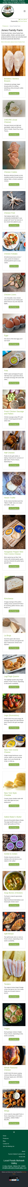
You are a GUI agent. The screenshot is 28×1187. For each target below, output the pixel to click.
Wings (6, 1111)
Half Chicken (9, 453)
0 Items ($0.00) (23, 19)
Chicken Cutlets (10, 172)
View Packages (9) (14, 864)
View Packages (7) (14, 134)
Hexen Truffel (9, 498)
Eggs (6, 335)
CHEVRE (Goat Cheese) (10, 121)
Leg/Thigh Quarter (11, 676)
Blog (4, 1141)
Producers (5, 26)
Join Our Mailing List (8, 1146)
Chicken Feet (9, 213)
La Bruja (7, 635)
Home (4, 1135)
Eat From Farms (22, 21)
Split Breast (9, 934)
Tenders (7, 984)
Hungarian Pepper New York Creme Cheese (13, 553)
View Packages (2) (14, 383)
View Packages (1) (14, 93)
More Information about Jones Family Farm (13, 42)
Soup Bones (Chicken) (13, 893)
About (23, 1151)
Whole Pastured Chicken (10, 1069)
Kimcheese (8, 598)
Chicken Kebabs (11, 254)
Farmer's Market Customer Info (16, 1154)
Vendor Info (22, 1156)
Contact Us (6, 1143)
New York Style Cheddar (10, 794)
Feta (6, 370)
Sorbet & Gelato (10, 854)
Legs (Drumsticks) (11, 715)
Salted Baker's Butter (13, 817)
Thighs (7, 1029)
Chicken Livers (10, 295)
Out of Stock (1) (14, 266)
